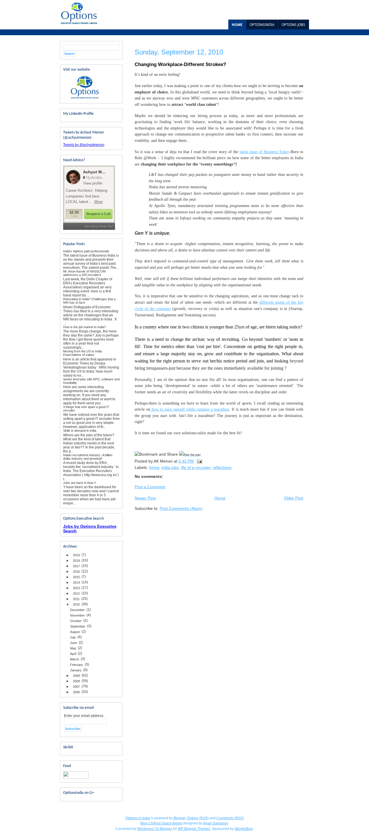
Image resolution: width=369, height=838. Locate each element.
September (77, 626)
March (74, 659)
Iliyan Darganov (215, 823)
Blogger (180, 818)
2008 (76, 681)
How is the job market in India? (84, 327)
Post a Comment (150, 486)
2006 (76, 692)
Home (237, 24)
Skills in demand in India (79, 430)
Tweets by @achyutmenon (83, 145)
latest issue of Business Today (264, 151)
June (73, 643)
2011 (76, 599)
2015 (76, 577)
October (76, 621)
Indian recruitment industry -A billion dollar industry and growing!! (87, 456)
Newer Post (145, 498)
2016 (76, 571)
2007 (76, 686)
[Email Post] (199, 461)
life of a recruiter (195, 467)
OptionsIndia (262, 24)
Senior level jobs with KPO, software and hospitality (91, 380)
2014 (76, 582)
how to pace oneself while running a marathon (189, 409)
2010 (76, 604)
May (73, 648)
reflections (222, 467)
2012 (76, 593)
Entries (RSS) (198, 818)
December (77, 610)
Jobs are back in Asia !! (79, 482)
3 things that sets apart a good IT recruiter (86, 408)
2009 (76, 675)
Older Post (293, 498)
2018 (76, 560)
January (76, 670)
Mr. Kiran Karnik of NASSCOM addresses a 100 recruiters (84, 273)
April (73, 653)
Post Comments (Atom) (181, 508)
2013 (76, 588)
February (76, 664)
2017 (76, 566)
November (77, 615)
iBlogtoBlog (244, 829)
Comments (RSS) (230, 818)
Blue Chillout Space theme (161, 823)
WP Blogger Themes (194, 829)
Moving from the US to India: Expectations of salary (83, 353)
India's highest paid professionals (86, 251)
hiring (154, 467)
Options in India (137, 818)
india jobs (170, 467)
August (75, 632)
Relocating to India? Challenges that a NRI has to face (89, 300)
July (73, 637)
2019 (76, 555)
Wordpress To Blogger (154, 829)
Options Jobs (293, 24)
